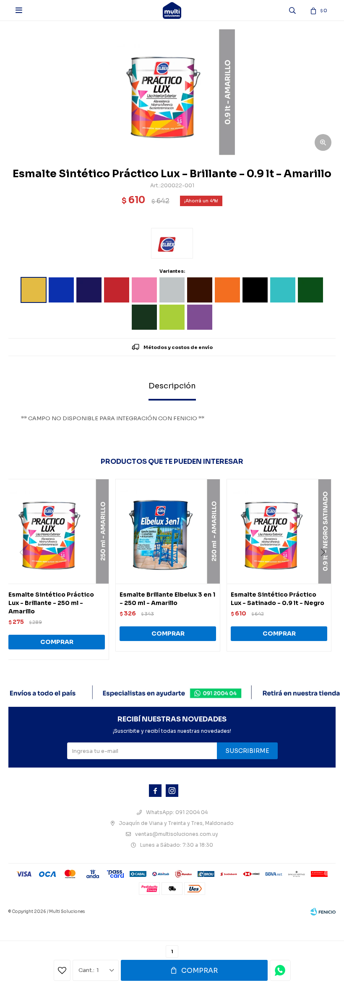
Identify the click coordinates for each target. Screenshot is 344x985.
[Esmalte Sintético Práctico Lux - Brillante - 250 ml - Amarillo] (56, 531)
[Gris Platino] (172, 289)
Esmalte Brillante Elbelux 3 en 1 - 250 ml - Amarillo (167, 599)
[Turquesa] (282, 289)
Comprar (199, 970)
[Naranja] (227, 289)
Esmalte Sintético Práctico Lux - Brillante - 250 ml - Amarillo (51, 603)
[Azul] (61, 289)
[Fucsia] (144, 289)
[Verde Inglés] (144, 317)
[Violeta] (199, 317)
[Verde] (310, 289)
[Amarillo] (33, 289)
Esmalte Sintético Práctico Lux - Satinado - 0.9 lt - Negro (277, 599)
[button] (325, 569)
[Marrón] (199, 289)
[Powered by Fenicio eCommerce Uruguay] (323, 911)
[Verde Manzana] (172, 317)
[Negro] (255, 289)
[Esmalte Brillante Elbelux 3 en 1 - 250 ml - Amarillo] (167, 531)
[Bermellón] (116, 289)
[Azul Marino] (89, 289)
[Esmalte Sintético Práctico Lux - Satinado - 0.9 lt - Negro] (279, 531)
